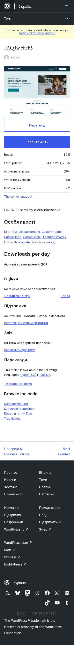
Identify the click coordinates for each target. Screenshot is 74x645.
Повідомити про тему (19, 350)
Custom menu (32, 237)
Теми (8, 18)
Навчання (11, 508)
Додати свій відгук (17, 296)
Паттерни (46, 494)
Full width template (17, 242)
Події (43, 515)
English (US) (28, 374)
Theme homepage (16, 196)
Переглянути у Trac (18, 413)
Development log (16, 403)
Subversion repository (19, 408)
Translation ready (43, 242)
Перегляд (37, 125)
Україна (20, 583)
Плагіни (45, 487)
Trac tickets (12, 418)
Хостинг (10, 487)
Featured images (54, 237)
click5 (15, 57)
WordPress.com (18, 543)
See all (65, 296)
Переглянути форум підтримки (26, 323)
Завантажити (37, 142)
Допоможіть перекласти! (37, 33)
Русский (44, 374)
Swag (45, 529)
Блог (7, 231)
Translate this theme (18, 383)
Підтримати (50, 522)
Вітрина (45, 472)
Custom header (52, 231)
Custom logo (12, 237)
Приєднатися (49, 508)
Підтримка (12, 515)
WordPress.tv (16, 529)
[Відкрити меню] (67, 6)
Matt (10, 550)
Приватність (13, 494)
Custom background (26, 231)
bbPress (12, 557)
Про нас (10, 472)
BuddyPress (15, 564)
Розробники (13, 522)
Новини (10, 480)
